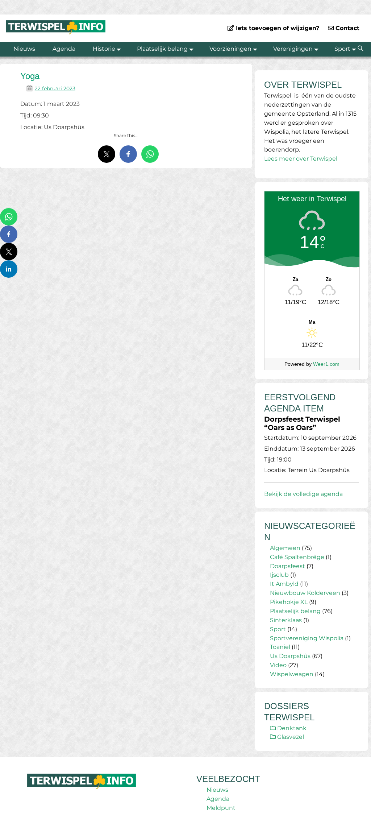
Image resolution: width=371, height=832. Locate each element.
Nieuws (24, 48)
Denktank (291, 728)
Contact (346, 28)
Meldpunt (221, 807)
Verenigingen (293, 48)
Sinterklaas (286, 620)
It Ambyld (284, 583)
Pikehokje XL (289, 602)
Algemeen (285, 548)
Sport (342, 48)
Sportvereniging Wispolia (306, 638)
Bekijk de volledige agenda (303, 493)
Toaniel (280, 646)
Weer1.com (326, 364)
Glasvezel (290, 736)
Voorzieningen (230, 48)
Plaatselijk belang (162, 48)
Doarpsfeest (287, 566)
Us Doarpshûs (290, 656)
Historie (104, 48)
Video (278, 665)
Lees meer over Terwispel (300, 158)
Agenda (64, 48)
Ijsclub (279, 574)
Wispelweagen (291, 674)
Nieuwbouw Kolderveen (305, 592)
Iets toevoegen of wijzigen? (276, 28)
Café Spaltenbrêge (297, 557)
